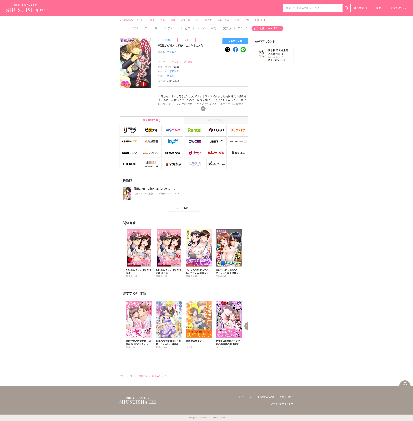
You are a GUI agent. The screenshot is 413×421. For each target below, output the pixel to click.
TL (146, 28)
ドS (247, 20)
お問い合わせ (399, 8)
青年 (187, 28)
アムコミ (243, 28)
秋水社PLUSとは (265, 396)
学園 (173, 20)
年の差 (208, 20)
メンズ (201, 28)
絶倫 (237, 20)
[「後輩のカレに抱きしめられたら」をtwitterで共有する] (227, 49)
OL (197, 20)
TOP (135, 28)
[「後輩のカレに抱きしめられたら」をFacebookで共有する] (235, 49)
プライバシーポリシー (282, 403)
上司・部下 (260, 20)
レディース (171, 28)
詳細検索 (359, 8)
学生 (152, 20)
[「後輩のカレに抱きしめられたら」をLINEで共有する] (243, 49)
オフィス (185, 20)
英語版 (227, 28)
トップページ (245, 396)
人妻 (162, 20)
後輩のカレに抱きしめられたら (152, 376)
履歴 (378, 8)
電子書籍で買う (152, 120)
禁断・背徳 (223, 20)
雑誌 (214, 28)
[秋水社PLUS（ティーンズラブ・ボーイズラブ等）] (27, 10)
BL (156, 28)
